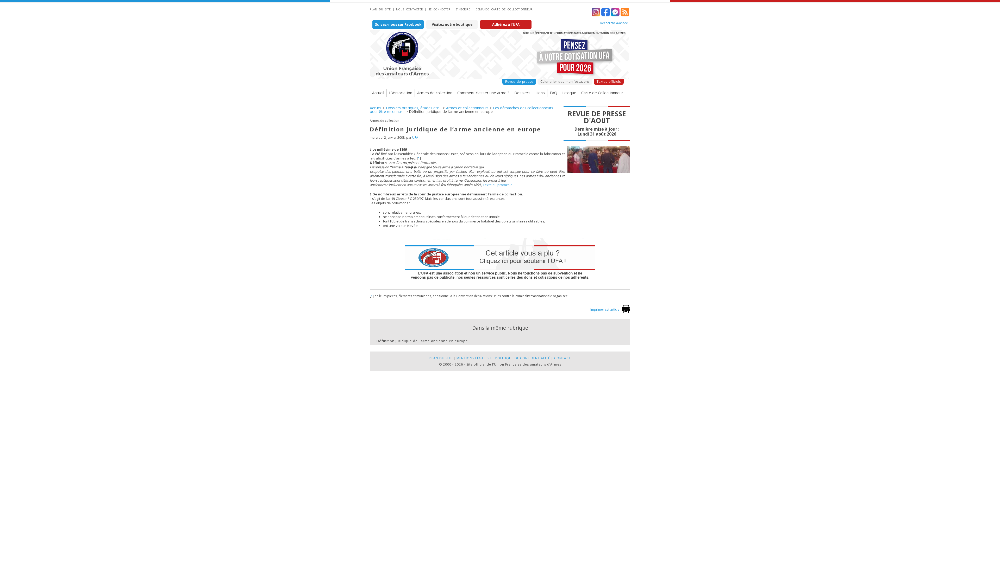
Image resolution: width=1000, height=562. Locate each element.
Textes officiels (609, 81)
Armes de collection (434, 92)
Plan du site (380, 9)
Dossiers (522, 92)
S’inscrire (463, 9)
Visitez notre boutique (452, 24)
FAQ (553, 92)
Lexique (569, 92)
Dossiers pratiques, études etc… (414, 107)
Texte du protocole (497, 184)
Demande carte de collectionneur (504, 9)
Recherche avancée (614, 23)
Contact (562, 358)
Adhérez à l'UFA (506, 24)
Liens (540, 92)
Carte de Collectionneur (602, 92)
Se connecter (439, 9)
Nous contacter (409, 9)
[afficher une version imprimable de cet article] (626, 312)
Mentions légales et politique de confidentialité (503, 358)
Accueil (378, 92)
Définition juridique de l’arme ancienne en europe (422, 341)
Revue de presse (519, 81)
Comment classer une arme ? (483, 92)
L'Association (400, 92)
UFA (415, 137)
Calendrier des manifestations (565, 81)
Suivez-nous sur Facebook (398, 24)
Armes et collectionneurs (467, 107)
